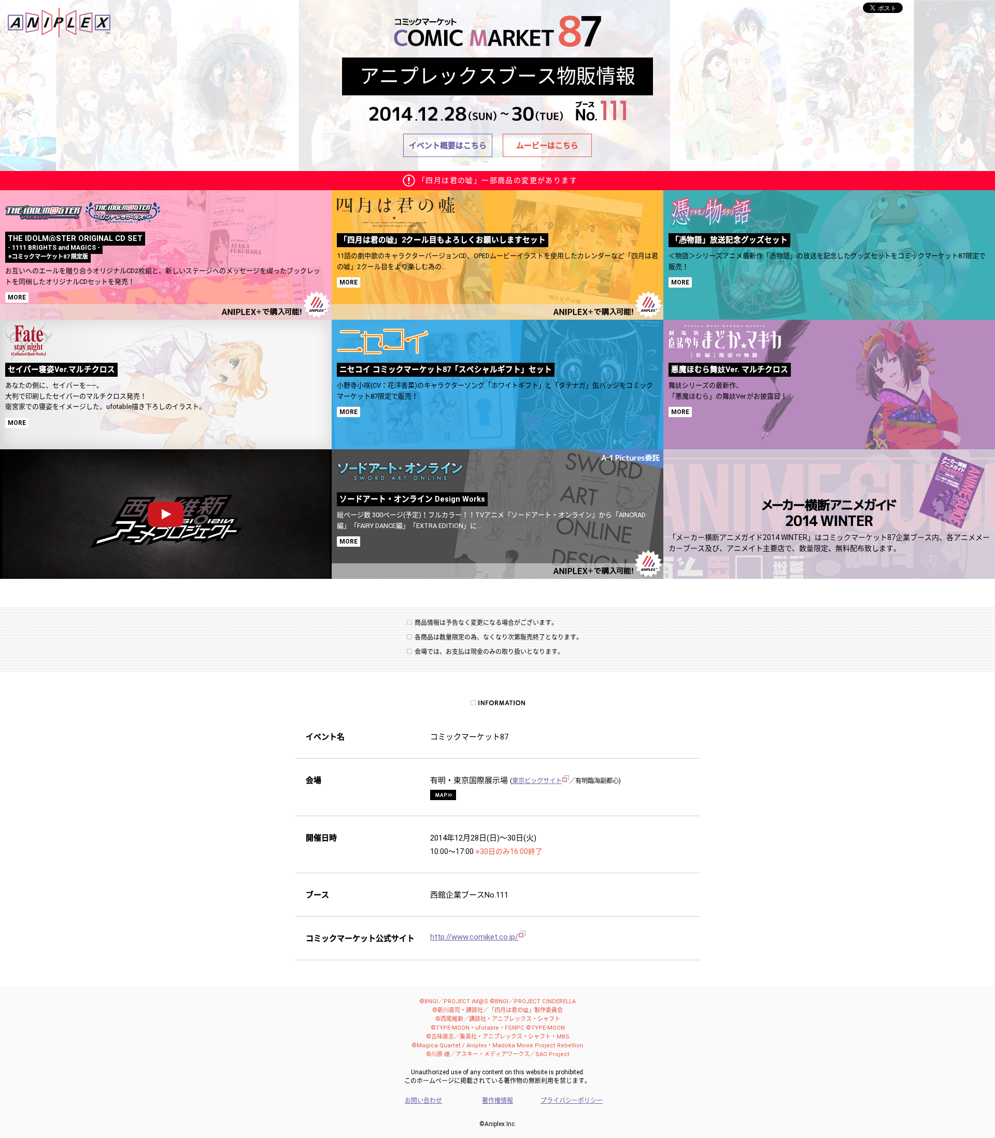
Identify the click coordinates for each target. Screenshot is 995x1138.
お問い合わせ (423, 1100)
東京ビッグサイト (537, 781)
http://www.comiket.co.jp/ (474, 937)
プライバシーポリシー (572, 1100)
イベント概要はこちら (448, 145)
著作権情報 (497, 1100)
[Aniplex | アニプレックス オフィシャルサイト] (59, 11)
